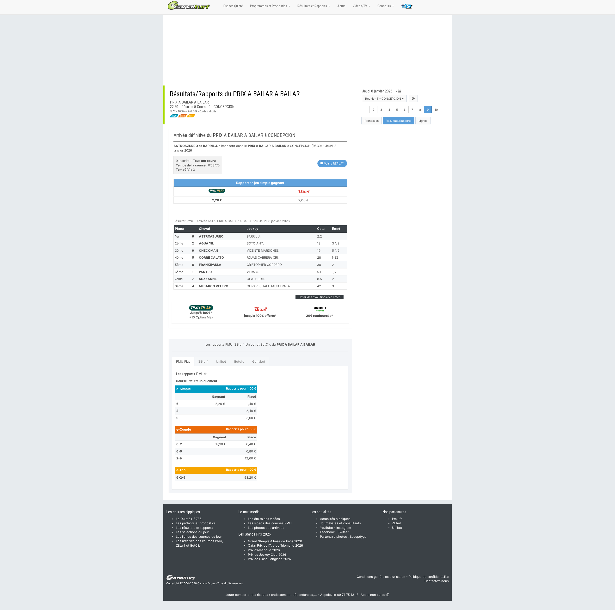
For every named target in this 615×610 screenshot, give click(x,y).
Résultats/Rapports (398, 120)
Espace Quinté (233, 6)
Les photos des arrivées (266, 528)
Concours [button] (384, 6)
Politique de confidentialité (429, 577)
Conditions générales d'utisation (381, 577)
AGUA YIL (206, 243)
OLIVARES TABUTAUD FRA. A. (269, 286)
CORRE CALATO (211, 257)
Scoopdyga (358, 536)
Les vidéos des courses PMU (270, 523)
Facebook (327, 532)
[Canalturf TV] (407, 7)
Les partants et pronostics (195, 523)
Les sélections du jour (192, 532)
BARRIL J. (254, 236)
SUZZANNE (208, 279)
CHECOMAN (208, 250)
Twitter (343, 532)
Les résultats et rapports (194, 528)
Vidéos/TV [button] (360, 6)
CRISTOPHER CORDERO (264, 265)
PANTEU (205, 272)
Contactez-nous (436, 581)
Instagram (343, 528)
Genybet (258, 361)
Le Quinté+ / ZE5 (189, 519)
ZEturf (203, 361)
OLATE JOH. (256, 279)
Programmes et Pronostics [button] (269, 6)
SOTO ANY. (255, 243)
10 (436, 109)
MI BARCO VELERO (213, 286)
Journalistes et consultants (340, 523)
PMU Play (183, 361)
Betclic (239, 361)
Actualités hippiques (335, 519)
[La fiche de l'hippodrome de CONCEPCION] (413, 98)
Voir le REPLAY (333, 163)
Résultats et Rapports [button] (312, 6)
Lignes (422, 120)
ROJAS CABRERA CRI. (263, 257)
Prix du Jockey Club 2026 (267, 554)
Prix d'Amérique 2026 (264, 550)
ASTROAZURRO (211, 236)
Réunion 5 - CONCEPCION (383, 98)
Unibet (221, 361)
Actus (341, 6)
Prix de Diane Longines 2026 (269, 559)
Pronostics (371, 120)
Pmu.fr (397, 519)
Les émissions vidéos (264, 519)
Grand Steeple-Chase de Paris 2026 (275, 541)
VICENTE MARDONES (263, 250)
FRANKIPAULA (210, 265)
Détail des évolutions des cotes (319, 297)
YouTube (326, 528)
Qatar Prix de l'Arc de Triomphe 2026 (275, 545)
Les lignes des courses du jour (199, 536)
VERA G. (253, 272)
